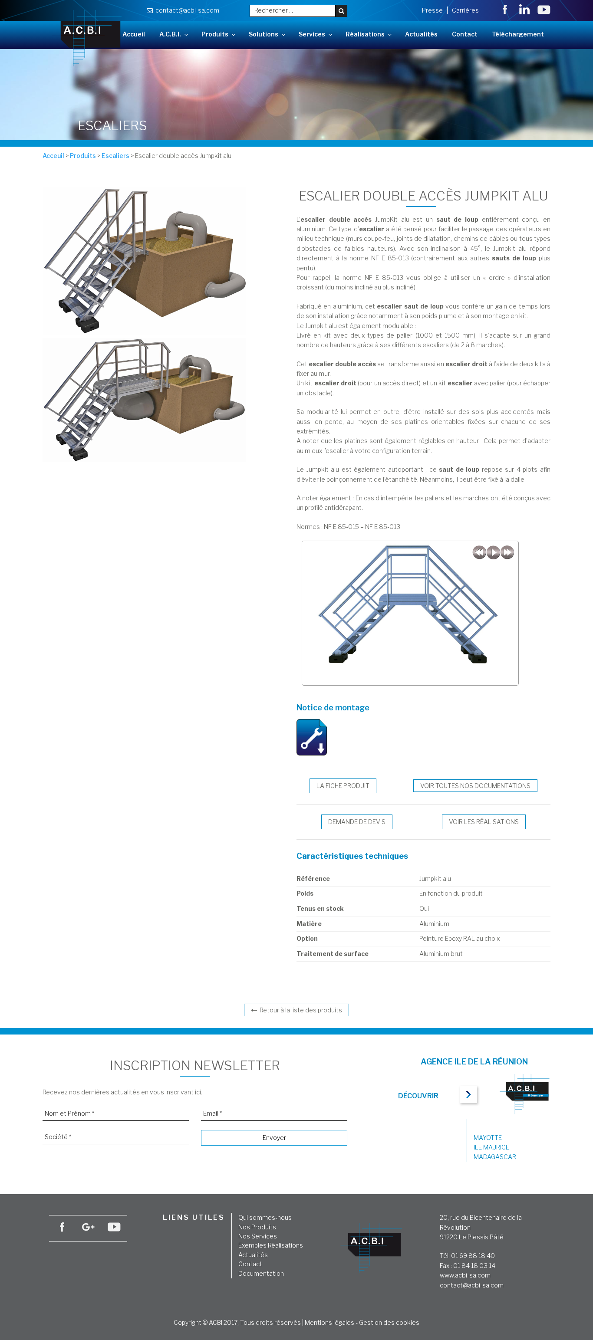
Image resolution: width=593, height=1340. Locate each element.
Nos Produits (257, 1227)
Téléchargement (518, 34)
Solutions (263, 34)
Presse (432, 10)
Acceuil (53, 155)
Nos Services (257, 1236)
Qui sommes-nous (265, 1217)
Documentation (261, 1273)
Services (312, 34)
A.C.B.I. (170, 34)
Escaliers (115, 155)
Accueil (133, 34)
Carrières (465, 10)
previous (479, 552)
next (507, 552)
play (493, 552)
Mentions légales (329, 1322)
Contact (465, 34)
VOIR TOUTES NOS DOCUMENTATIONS (475, 785)
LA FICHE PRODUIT (342, 785)
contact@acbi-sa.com (186, 10)
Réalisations (365, 34)
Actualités (421, 34)
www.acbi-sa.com (465, 1275)
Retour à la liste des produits (299, 1010)
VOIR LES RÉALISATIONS (484, 821)
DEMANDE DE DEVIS (356, 821)
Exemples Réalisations (270, 1245)
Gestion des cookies (389, 1322)
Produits (214, 34)
